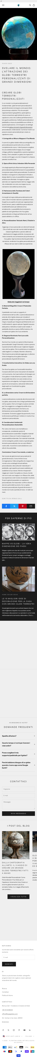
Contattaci (5, 992)
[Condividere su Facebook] (6, 506)
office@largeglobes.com (10, 1014)
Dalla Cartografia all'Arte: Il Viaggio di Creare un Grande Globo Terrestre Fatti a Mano (15, 868)
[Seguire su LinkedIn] (30, 1030)
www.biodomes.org (18, 924)
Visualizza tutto (18, 896)
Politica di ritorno (7, 995)
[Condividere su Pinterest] (23, 506)
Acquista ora (18, 709)
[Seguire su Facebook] (3, 1030)
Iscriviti (9, 964)
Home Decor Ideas (10, 594)
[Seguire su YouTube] (24, 1030)
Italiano (28, 1036)
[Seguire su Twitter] (8, 1030)
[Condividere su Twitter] (14, 506)
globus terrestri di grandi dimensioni (20, 127)
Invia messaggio (18, 813)
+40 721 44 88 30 (7, 1010)
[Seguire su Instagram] (14, 1030)
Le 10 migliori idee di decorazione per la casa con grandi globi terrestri (18, 601)
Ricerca (4, 988)
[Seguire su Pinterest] (19, 1030)
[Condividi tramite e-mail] (31, 506)
